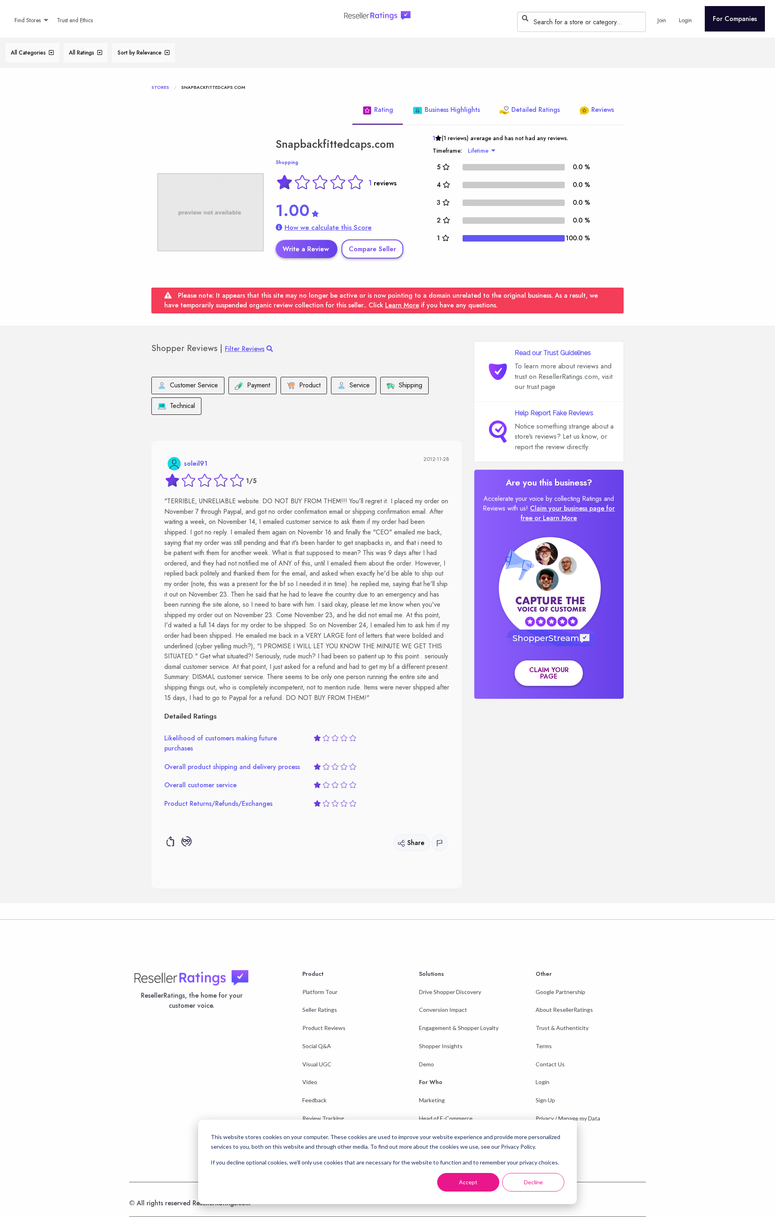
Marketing (432, 1100)
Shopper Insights (441, 1046)
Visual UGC (316, 1064)
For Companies (735, 18)
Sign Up (545, 1100)
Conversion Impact (443, 1009)
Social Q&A (316, 1046)
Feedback (314, 1100)
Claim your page (549, 673)
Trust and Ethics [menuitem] (75, 20)
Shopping (287, 162)
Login (542, 1081)
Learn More (402, 305)
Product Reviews (324, 1027)
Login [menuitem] (685, 20)
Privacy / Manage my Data (568, 1118)
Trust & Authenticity (562, 1027)
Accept (468, 1182)
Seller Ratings (319, 1009)
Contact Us (550, 1064)
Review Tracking (323, 1118)
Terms (544, 1046)
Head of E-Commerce (446, 1118)
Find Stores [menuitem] (28, 20)
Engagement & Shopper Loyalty (459, 1027)
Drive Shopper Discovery (450, 991)
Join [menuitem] (662, 20)
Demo (426, 1064)
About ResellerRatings (564, 1009)
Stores (160, 87)
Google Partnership (560, 991)
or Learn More (555, 518)
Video (309, 1081)
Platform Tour (319, 991)
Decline (533, 1182)
